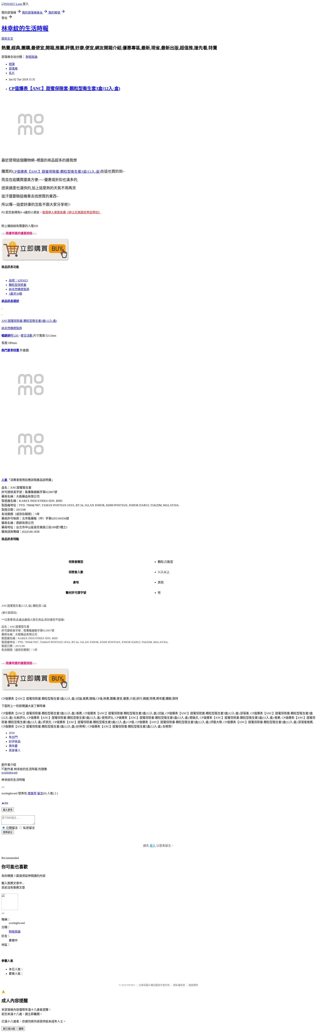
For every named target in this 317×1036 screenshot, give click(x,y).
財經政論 (31, 56)
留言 (40, 793)
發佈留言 (7, 832)
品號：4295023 (18, 280)
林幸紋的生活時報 (24, 28)
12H (16, 335)
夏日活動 (27, 335)
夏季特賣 (13, 350)
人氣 (4, 479)
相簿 (12, 64)
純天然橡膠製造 (29, 314)
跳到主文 (7, 38)
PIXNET (131, 985)
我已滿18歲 (9, 1028)
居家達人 (15, 750)
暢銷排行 (7, 335)
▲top (4, 802)
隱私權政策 (179, 985)
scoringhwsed (9, 772)
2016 (12, 732)
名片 (12, 73)
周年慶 (13, 746)
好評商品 (15, 741)
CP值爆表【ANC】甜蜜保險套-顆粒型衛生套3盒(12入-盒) (64, 88)
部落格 (13, 68)
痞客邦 (32, 793)
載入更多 (7, 809)
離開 (21, 1028)
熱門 (4, 350)
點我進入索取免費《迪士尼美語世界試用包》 (71, 212)
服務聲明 (193, 985)
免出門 (13, 737)
